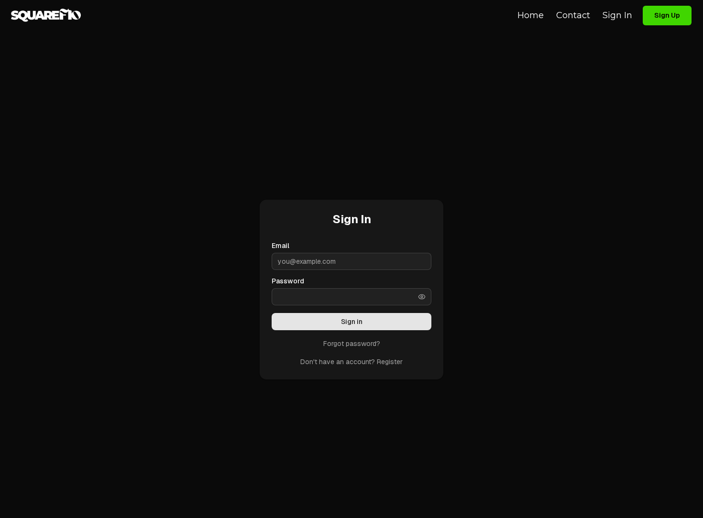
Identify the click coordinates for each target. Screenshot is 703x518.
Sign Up (667, 15)
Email (280, 245)
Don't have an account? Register (351, 361)
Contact (573, 15)
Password (288, 281)
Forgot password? (351, 343)
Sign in (351, 321)
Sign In (617, 15)
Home (530, 15)
